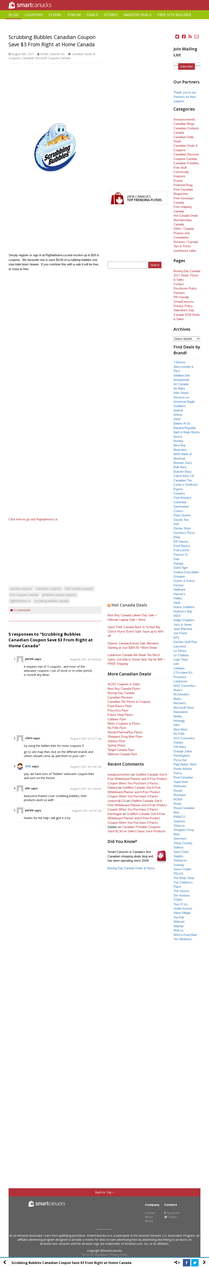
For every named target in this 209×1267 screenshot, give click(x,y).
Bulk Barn (180, 467)
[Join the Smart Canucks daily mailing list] (197, 36)
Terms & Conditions (95, 1255)
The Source (181, 891)
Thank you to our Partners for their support (184, 97)
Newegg (179, 720)
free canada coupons (79, 589)
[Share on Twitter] (195, 1262)
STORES (111, 14)
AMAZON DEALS (137, 14)
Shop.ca (179, 825)
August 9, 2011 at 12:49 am (85, 788)
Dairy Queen (181, 515)
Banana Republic (184, 428)
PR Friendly (181, 297)
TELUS (178, 873)
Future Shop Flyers (120, 714)
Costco (178, 511)
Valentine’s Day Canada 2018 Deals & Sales (186, 314)
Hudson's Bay (182, 611)
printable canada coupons (59, 595)
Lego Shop (180, 659)
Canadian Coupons (48, 589)
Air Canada (180, 384)
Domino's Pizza (184, 532)
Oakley (178, 742)
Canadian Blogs (184, 123)
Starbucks (180, 860)
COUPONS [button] (34, 14)
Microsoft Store (183, 707)
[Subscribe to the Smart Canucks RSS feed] (190, 36)
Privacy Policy (118, 1255)
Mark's (178, 690)
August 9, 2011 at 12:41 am (85, 766)
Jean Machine (182, 629)
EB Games (180, 541)
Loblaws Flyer (117, 719)
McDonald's (181, 694)
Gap (176, 559)
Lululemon (180, 681)
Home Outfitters (184, 607)
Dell (176, 524)
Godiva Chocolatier (186, 572)
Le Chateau (181, 655)
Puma (177, 773)
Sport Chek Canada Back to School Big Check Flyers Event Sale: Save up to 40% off (135, 631)
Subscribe (186, 66)
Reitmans (179, 786)
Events (178, 180)
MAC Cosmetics (184, 685)
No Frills (179, 733)
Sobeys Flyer (116, 741)
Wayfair (178, 926)
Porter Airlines (182, 768)
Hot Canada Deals (129, 605)
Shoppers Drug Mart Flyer (125, 736)
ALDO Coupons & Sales (124, 684)
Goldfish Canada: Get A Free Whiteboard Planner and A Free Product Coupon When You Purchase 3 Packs (137, 779)
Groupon (179, 576)
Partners (179, 293)
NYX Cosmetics (184, 738)
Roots (177, 803)
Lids (176, 663)
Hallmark (179, 589)
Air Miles (179, 388)
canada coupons (21, 589)
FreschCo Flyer (118, 710)
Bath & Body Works (186, 432)
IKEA (176, 615)
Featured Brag (182, 185)
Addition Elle (181, 375)
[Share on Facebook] (186, 1262)
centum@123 (117, 801)
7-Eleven (179, 362)
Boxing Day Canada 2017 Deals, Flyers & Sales (186, 275)
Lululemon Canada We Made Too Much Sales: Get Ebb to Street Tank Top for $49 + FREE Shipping (136, 659)
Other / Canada (183, 228)
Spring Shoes (117, 745)
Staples (178, 856)
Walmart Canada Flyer (122, 754)
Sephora (179, 821)
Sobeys (178, 847)
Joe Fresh (180, 633)
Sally (28, 766)
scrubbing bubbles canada (51, 601)
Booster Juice (182, 462)
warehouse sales (184, 250)
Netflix (177, 716)
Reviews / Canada (185, 242)
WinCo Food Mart (185, 935)
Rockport (179, 795)
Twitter (172, 1217)
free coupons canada (24, 595)
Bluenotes (180, 449)
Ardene (178, 410)
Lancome (179, 646)
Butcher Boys (182, 471)
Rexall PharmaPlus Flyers (125, 732)
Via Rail (178, 917)
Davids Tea (180, 519)
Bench (177, 436)
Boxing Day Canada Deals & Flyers (131, 868)
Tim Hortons (181, 895)
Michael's (179, 703)
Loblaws (179, 668)
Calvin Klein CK (183, 476)
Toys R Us (180, 904)
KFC (176, 637)
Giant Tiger (180, 567)
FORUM (74, 14)
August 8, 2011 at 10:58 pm (85, 659)
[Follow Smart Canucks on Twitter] (177, 36)
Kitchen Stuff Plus (185, 642)
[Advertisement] (104, 29)
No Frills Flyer (117, 727)
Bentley (178, 441)
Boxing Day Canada (121, 693)
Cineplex (179, 493)
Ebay (176, 537)
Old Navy (179, 746)
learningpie (115, 814)
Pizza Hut (180, 760)
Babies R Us (181, 423)
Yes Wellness (182, 939)
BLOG (14, 14)
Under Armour (182, 908)
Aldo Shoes (181, 393)
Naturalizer (180, 712)
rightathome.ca (20, 601)
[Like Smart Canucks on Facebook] (184, 36)
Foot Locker (181, 550)
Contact (178, 284)
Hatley (177, 598)
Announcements (184, 119)
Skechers (179, 838)
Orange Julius (182, 751)
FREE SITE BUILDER (174, 14)
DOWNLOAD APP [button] (185, 23)
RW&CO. (179, 816)
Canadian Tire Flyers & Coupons (129, 701)
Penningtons (181, 755)
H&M (176, 602)
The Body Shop (183, 878)
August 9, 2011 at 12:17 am (85, 738)
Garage (178, 563)
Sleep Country (182, 843)
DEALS (92, 14)
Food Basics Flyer (120, 706)
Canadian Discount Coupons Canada (46, 58)
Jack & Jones (182, 624)
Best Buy (179, 445)
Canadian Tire (182, 480)
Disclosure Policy (185, 288)
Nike (176, 725)
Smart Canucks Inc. (52, 54)
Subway (178, 865)
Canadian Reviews (120, 697)
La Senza (179, 650)
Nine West (180, 729)
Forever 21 (180, 554)
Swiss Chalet (182, 869)
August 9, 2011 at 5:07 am (86, 811)
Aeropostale (181, 379)
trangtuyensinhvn (119, 774)
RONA (177, 799)
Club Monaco (182, 497)
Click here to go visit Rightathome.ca (33, 519)
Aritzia (177, 414)
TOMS (177, 899)
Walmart (179, 921)
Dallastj (112, 787)
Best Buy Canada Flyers (124, 688)
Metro (177, 699)
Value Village (181, 913)
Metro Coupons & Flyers (124, 723)
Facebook (172, 1213)
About (149, 1217)
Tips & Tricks (182, 246)
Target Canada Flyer (121, 750)
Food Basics (181, 546)
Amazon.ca (181, 397)
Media (149, 1221)
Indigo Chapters (184, 620)
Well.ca (178, 930)
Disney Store (182, 528)
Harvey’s (179, 594)
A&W (176, 419)
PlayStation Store (185, 764)
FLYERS (55, 14)
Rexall (177, 790)
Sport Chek (181, 852)
